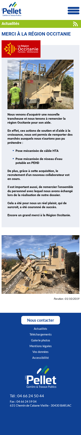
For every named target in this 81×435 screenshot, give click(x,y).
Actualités (40, 328)
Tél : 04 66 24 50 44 (27, 395)
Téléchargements (40, 334)
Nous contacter (40, 320)
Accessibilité (40, 357)
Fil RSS (75, 24)
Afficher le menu (73, 10)
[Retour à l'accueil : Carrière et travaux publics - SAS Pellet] (40, 9)
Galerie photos (40, 340)
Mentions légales (40, 346)
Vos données (40, 351)
